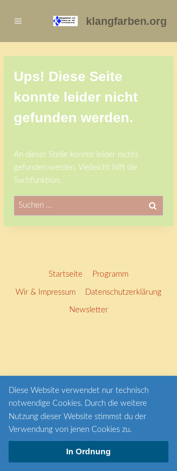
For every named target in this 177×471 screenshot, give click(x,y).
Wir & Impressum (45, 292)
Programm (110, 274)
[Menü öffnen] (18, 20)
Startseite (65, 274)
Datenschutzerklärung (123, 292)
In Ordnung (88, 451)
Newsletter (88, 310)
